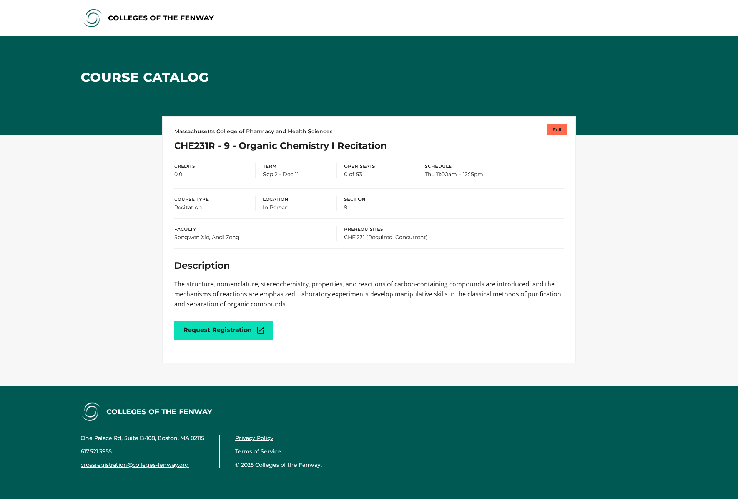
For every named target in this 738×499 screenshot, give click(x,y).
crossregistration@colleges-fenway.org (135, 464)
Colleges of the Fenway (161, 17)
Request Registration (217, 330)
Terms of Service (258, 451)
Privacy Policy (254, 438)
